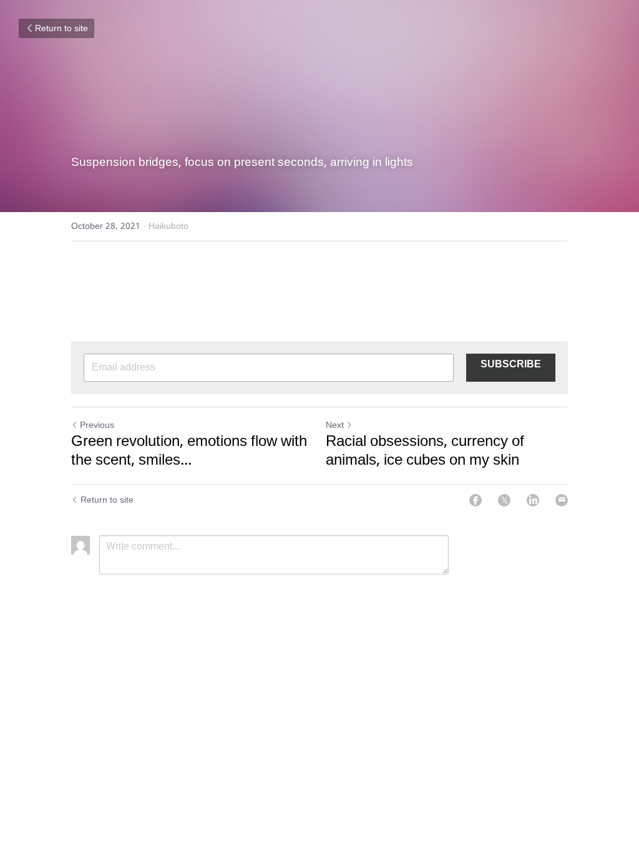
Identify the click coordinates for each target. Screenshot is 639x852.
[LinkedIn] (533, 500)
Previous (97, 425)
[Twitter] (504, 500)
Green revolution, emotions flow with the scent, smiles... (189, 451)
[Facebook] (475, 500)
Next (335, 425)
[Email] (561, 500)
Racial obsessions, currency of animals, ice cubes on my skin (425, 451)
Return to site (61, 28)
